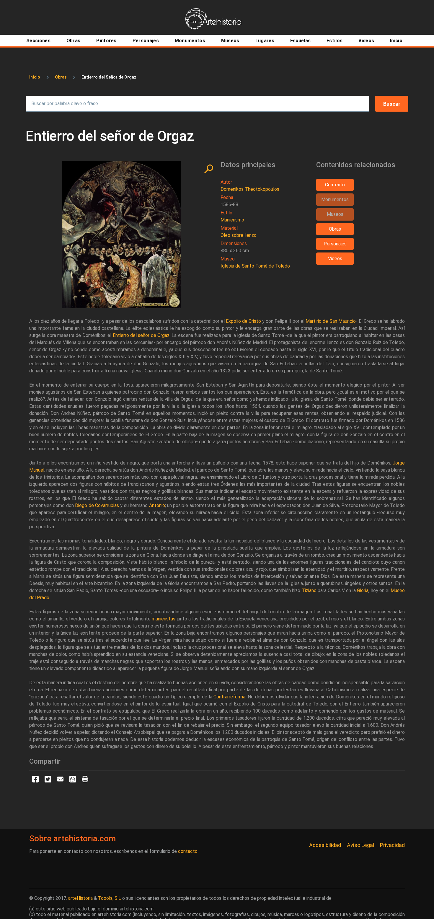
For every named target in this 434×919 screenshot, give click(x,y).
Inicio (34, 77)
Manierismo (232, 220)
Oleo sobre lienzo (239, 235)
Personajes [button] (335, 244)
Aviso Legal (360, 845)
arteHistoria (80, 898)
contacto (188, 851)
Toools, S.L (109, 898)
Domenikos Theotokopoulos (250, 189)
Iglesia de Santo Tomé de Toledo (255, 266)
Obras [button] (335, 229)
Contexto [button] (335, 185)
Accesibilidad (325, 845)
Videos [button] (335, 258)
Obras (61, 77)
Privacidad (392, 845)
